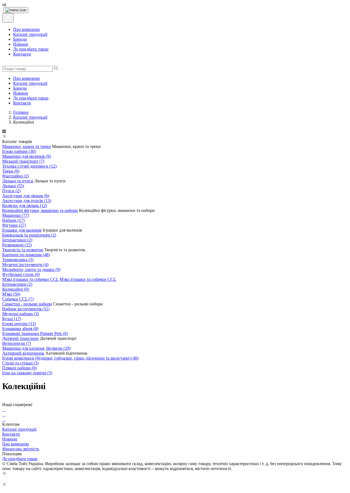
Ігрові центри (19, 323)
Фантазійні (15, 176)
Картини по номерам (26, 254)
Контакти (11, 434)
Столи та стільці (20, 363)
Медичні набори (20, 313)
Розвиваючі (17, 245)
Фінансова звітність (20, 449)
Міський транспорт (23, 161)
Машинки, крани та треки (26, 146)
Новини (9, 439)
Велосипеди (16, 343)
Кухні (11, 318)
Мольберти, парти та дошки (31, 269)
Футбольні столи (21, 274)
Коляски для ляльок (24, 205)
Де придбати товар (19, 458)
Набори (13, 220)
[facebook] (3, 409)
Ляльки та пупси (17, 181)
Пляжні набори (19, 368)
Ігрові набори (19, 151)
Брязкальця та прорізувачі (29, 235)
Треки (10, 171)
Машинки (15, 215)
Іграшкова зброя (20, 328)
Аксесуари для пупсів (26, 200)
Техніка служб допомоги (29, 166)
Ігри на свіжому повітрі (27, 373)
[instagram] (3, 414)
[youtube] (3, 419)
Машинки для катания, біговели (36, 348)
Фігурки (14, 225)
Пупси (11, 190)
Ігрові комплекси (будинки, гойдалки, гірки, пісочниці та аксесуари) (70, 358)
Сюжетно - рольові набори (27, 304)
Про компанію (15, 444)
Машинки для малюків (26, 156)
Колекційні (15, 289)
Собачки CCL (18, 299)
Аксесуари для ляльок (25, 195)
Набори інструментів (25, 309)
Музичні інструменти (25, 264)
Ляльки (13, 185)
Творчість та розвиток (22, 249)
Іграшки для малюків (22, 230)
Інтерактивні (17, 240)
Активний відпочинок (23, 353)
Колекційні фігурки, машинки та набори (40, 210)
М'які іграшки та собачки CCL (30, 279)
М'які (11, 294)
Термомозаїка (17, 259)
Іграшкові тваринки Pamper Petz (35, 333)
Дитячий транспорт (20, 338)
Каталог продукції (19, 429)
